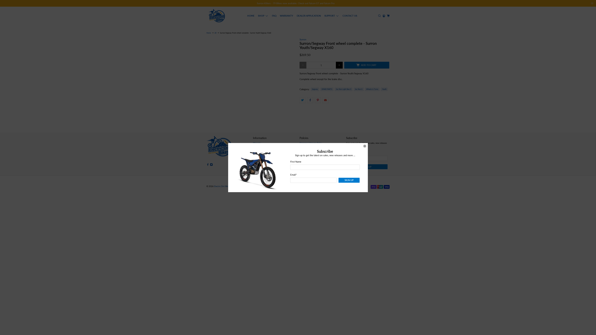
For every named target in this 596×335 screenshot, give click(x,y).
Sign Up (349, 180)
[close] (364, 146)
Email (293, 174)
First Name (295, 161)
